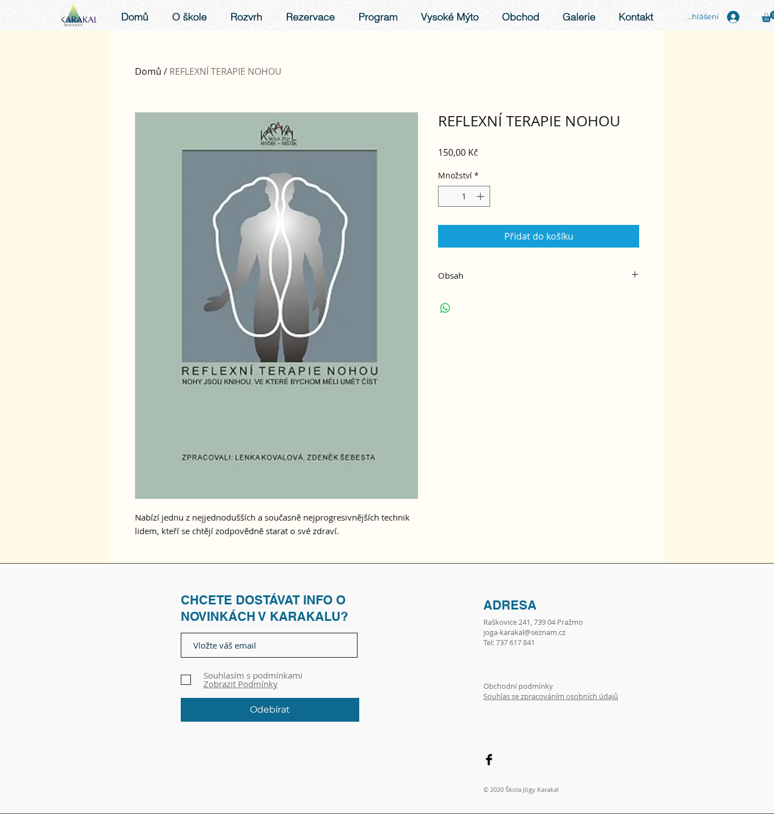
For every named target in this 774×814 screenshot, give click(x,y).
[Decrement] (447, 196)
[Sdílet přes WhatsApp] (445, 308)
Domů (148, 71)
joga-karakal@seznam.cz (524, 632)
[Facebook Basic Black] (489, 759)
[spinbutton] (464, 196)
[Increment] (481, 196)
